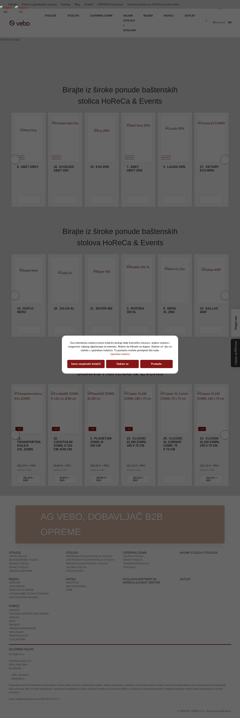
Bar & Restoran (76, 586)
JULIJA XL (64, 308)
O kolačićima (17, 639)
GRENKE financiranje (110, 4)
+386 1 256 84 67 (19, 675)
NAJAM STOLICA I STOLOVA (129, 23)
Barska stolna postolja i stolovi (87, 563)
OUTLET (190, 15)
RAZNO (148, 15)
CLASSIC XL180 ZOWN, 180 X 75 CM (136, 442)
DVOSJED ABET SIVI (64, 168)
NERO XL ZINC (169, 310)
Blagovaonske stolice (23, 560)
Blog (77, 4)
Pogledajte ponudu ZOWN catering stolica (45, 61)
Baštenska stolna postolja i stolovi (89, 556)
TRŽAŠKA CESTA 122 (20, 661)
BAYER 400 (101, 308)
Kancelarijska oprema (23, 597)
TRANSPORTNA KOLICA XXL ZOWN (28, 444)
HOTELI (169, 15)
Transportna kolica (136, 563)
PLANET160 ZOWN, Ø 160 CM (101, 442)
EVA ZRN (99, 166)
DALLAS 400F (209, 310)
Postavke (156, 363)
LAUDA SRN (174, 166)
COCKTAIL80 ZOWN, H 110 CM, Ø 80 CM (63, 444)
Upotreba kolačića (120, 354)
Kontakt (14, 610)
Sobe (69, 590)
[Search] (196, 22)
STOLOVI (73, 15)
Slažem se (122, 363)
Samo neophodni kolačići (86, 363)
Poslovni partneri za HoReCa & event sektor (154, 4)
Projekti (88, 4)
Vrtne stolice (18, 556)
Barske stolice (18, 563)
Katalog (65, 4)
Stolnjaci (129, 567)
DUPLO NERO (25, 310)
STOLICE (51, 15)
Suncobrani (16, 586)
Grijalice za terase (21, 590)
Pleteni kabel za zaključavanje (29, 593)
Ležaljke (14, 582)
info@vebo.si (17, 678)
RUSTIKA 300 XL (135, 310)
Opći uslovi (16, 632)
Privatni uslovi (18, 635)
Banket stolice (18, 567)
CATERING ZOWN (101, 15)
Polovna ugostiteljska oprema (39, 4)
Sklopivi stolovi (76, 567)
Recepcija (72, 582)
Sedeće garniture (20, 571)
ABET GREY (28, 166)
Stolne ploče (74, 571)
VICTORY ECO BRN (209, 168)
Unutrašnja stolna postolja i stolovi (90, 560)
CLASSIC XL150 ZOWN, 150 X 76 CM (210, 442)
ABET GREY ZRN (134, 168)
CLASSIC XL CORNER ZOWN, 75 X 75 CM (172, 444)
